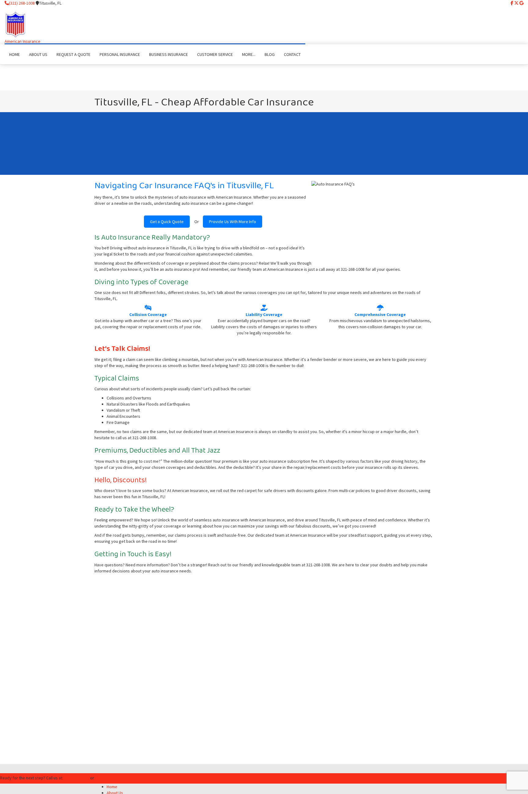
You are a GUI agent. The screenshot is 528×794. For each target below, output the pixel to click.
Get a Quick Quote (167, 221)
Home (112, 786)
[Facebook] (512, 3)
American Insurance (22, 41)
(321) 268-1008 (22, 3)
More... (248, 54)
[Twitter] (516, 3)
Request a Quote (114, 778)
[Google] (521, 3)
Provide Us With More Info (232, 221)
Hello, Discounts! (120, 480)
